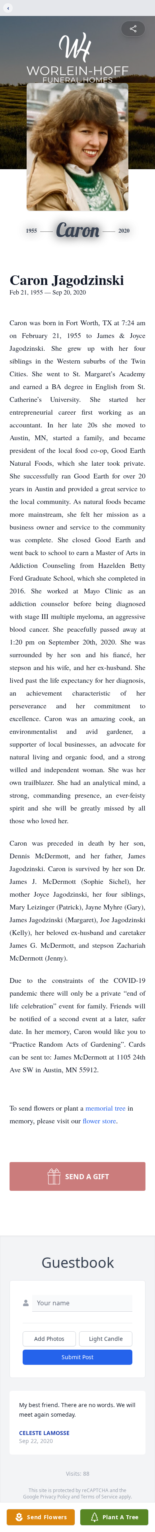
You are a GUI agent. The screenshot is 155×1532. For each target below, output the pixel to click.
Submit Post (77, 1357)
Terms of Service (99, 1496)
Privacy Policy (55, 1496)
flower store (99, 1120)
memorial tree (105, 1108)
